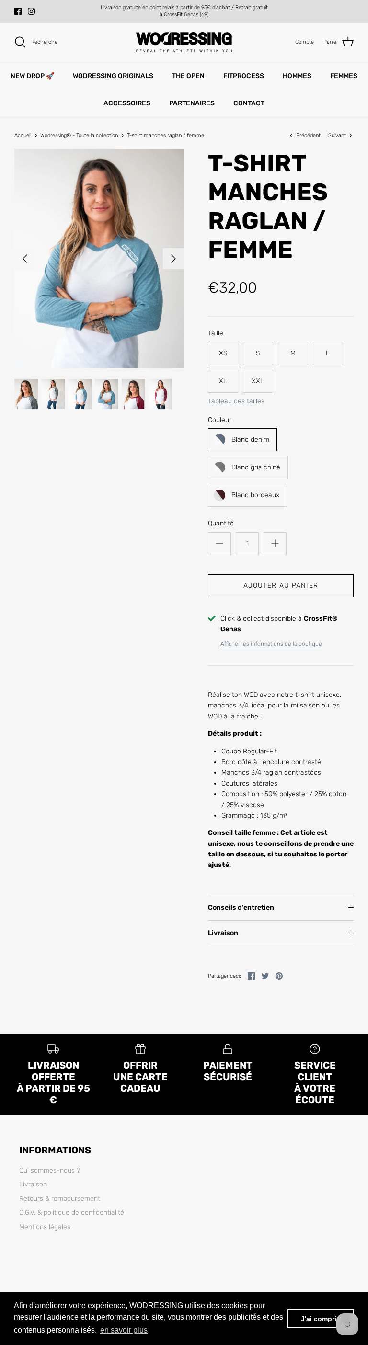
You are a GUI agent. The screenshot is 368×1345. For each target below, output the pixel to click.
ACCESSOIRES (127, 103)
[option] (99, 258)
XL (223, 381)
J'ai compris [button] (320, 1318)
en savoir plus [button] (124, 1330)
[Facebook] (18, 11)
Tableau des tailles (236, 401)
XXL (258, 381)
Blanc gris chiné (255, 467)
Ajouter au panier (280, 585)
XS (223, 353)
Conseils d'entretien (241, 907)
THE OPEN (188, 76)
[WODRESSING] (184, 42)
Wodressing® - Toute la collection (79, 135)
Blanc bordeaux (255, 495)
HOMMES (297, 76)
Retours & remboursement (59, 1199)
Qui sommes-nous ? (49, 1170)
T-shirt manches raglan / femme (165, 135)
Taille (215, 333)
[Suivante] (173, 258)
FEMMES (343, 76)
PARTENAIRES (192, 103)
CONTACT (248, 103)
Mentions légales (44, 1227)
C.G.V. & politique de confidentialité (71, 1212)
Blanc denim (250, 439)
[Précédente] (24, 258)
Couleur (219, 420)
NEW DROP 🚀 (32, 76)
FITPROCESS (243, 76)
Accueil (22, 135)
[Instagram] (31, 11)
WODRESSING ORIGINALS (113, 76)
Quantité (221, 523)
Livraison (223, 933)
